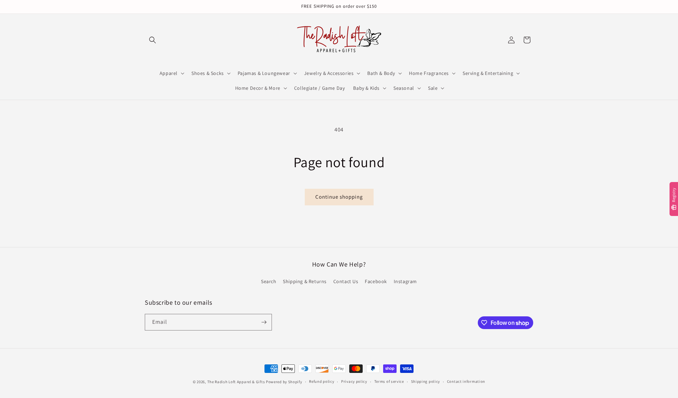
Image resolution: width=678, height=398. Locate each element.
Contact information (466, 381)
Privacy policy (354, 381)
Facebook (376, 281)
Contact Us (345, 281)
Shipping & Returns (305, 281)
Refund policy (321, 381)
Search (268, 281)
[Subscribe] (264, 322)
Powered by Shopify (284, 381)
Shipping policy (425, 381)
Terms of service (389, 381)
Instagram (405, 281)
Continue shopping (339, 196)
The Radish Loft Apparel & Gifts (236, 381)
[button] (152, 40)
